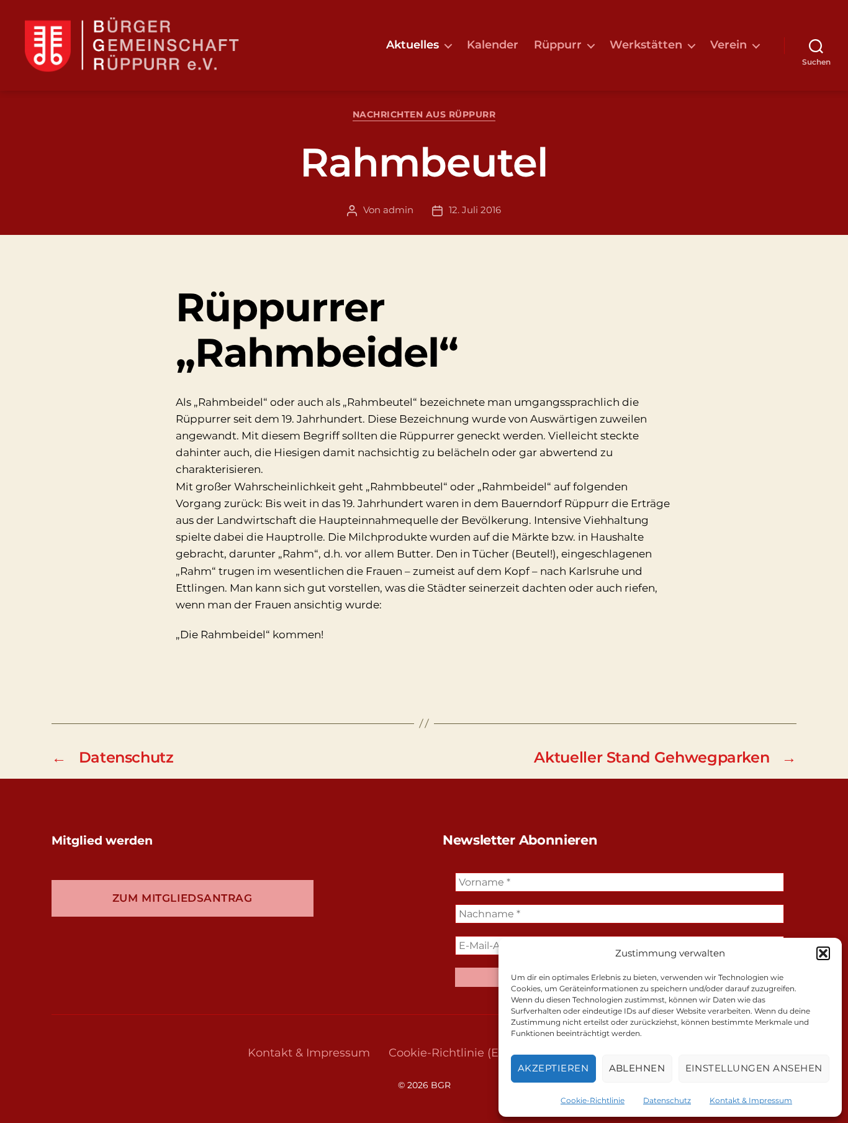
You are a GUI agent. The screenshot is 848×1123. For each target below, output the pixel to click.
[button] (823, 953)
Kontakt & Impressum (751, 1100)
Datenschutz (667, 1100)
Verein (728, 45)
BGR (441, 1085)
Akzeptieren (553, 1068)
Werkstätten (646, 45)
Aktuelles (412, 45)
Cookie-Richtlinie (593, 1100)
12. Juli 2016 (475, 210)
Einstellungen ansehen (754, 1068)
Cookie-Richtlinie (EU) (450, 1053)
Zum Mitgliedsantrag (182, 898)
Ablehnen (637, 1068)
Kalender (492, 45)
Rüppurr (558, 45)
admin (398, 210)
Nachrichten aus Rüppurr (424, 114)
